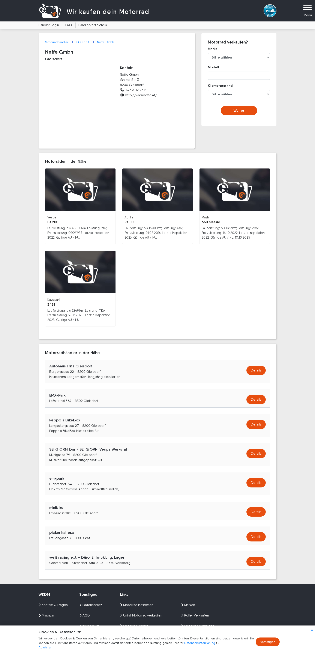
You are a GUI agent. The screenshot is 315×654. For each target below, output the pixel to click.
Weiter (239, 110)
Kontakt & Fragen (55, 605)
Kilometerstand (217, 86)
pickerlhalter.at (62, 532)
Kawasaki (53, 299)
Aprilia (128, 217)
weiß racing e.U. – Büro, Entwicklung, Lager (86, 557)
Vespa (51, 217)
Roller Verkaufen (196, 615)
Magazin (48, 615)
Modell (213, 67)
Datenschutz (92, 605)
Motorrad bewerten (138, 605)
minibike (56, 507)
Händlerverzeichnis (92, 25)
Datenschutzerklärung (200, 643)
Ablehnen (45, 647)
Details (256, 370)
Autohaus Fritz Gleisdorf (70, 366)
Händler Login (49, 25)
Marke (213, 49)
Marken (189, 605)
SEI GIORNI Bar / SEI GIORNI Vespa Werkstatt (89, 449)
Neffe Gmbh (105, 42)
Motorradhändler (57, 42)
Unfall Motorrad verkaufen (142, 615)
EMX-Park (57, 395)
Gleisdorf (83, 42)
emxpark (56, 478)
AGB (86, 615)
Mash (205, 217)
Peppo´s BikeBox (64, 420)
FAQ (68, 25)
